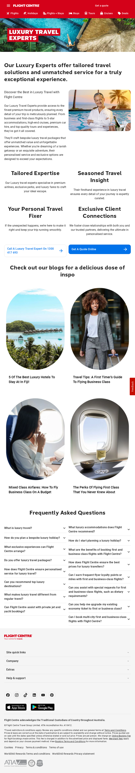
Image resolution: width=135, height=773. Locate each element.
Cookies (8, 747)
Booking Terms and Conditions (70, 741)
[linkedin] (34, 695)
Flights (14, 13)
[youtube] (43, 695)
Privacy (19, 747)
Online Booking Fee (121, 736)
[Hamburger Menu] (8, 5)
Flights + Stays (55, 13)
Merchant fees (116, 738)
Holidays (33, 13)
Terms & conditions (36, 747)
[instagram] (16, 695)
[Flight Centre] (26, 5)
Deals (125, 13)
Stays (76, 13)
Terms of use (56, 747)
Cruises (108, 13)
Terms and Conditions (115, 730)
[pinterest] (52, 695)
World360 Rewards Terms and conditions (27, 753)
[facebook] (8, 695)
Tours (91, 13)
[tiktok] (25, 695)
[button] (132, 386)
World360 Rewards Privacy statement (73, 753)
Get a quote (101, 5)
